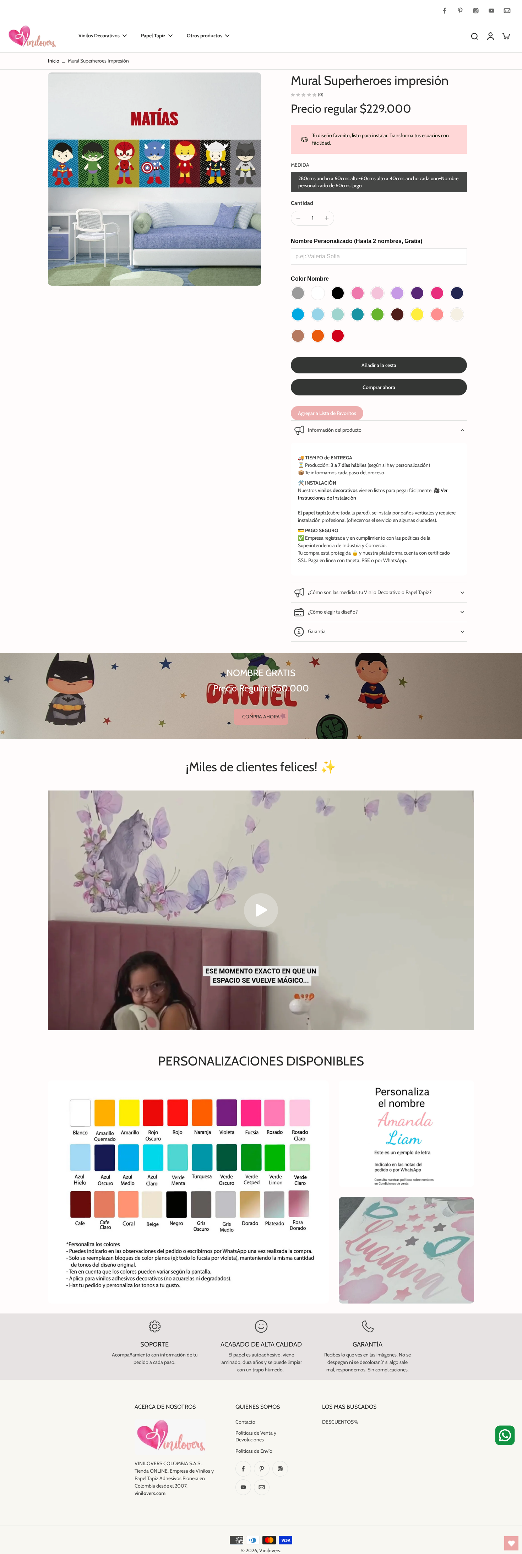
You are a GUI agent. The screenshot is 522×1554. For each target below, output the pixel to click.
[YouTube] (491, 10)
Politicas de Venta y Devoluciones (255, 1436)
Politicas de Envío (253, 1451)
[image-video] (261, 910)
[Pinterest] (460, 10)
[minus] (298, 218)
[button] (379, 365)
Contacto (245, 1422)
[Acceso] (490, 36)
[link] (261, 717)
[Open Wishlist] (511, 1543)
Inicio (53, 61)
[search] (474, 36)
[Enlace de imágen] (406, 1133)
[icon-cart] (505, 36)
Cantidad (302, 203)
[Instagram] (476, 10)
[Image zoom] (154, 179)
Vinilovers (269, 1550)
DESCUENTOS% (340, 1422)
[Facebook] (444, 10)
